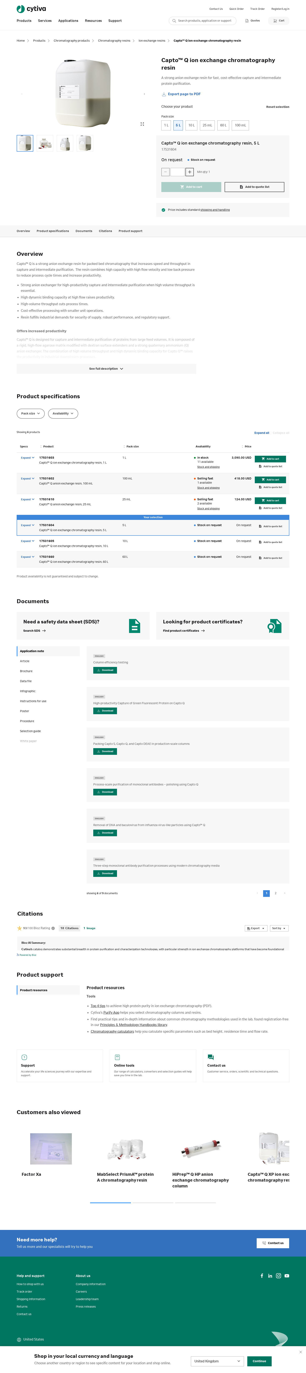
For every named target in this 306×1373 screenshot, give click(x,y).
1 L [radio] (166, 125)
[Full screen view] (142, 124)
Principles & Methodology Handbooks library (133, 1025)
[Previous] (36, 1159)
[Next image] (144, 94)
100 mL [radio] (240, 125)
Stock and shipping (208, 467)
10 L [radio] (191, 125)
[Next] (270, 1159)
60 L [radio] (223, 125)
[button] (266, 893)
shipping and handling (215, 210)
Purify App (111, 1013)
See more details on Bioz (276, 955)
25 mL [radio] (207, 125)
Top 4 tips (98, 1006)
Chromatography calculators (112, 1031)
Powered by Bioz (27, 955)
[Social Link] (261, 1275)
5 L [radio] (178, 125)
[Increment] (189, 172)
